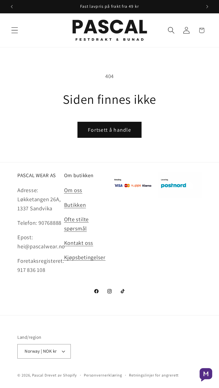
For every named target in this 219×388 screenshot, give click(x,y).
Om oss (73, 190)
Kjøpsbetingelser (84, 257)
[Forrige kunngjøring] (12, 7)
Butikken (75, 204)
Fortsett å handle (109, 129)
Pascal (38, 375)
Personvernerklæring (103, 375)
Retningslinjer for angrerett (154, 375)
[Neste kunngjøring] (207, 7)
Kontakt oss (78, 242)
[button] (14, 30)
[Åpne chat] (206, 375)
